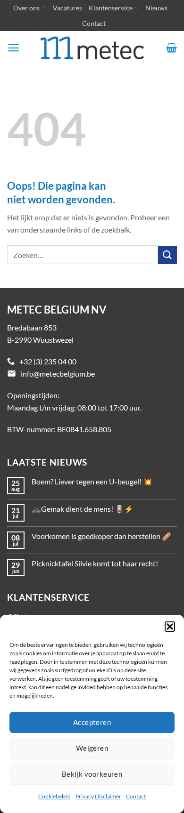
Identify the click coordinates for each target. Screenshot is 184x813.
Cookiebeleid (54, 796)
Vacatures (67, 8)
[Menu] (13, 47)
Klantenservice (111, 8)
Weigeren (92, 748)
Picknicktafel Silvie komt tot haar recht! (95, 563)
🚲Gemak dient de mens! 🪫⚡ (83, 508)
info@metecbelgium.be (58, 373)
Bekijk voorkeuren (92, 774)
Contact (136, 796)
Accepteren (92, 722)
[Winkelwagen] (171, 47)
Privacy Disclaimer (98, 796)
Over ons (26, 8)
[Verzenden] (167, 255)
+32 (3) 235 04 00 (47, 361)
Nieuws (156, 8)
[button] (170, 626)
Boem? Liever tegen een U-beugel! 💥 (92, 481)
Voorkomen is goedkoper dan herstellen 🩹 (101, 535)
